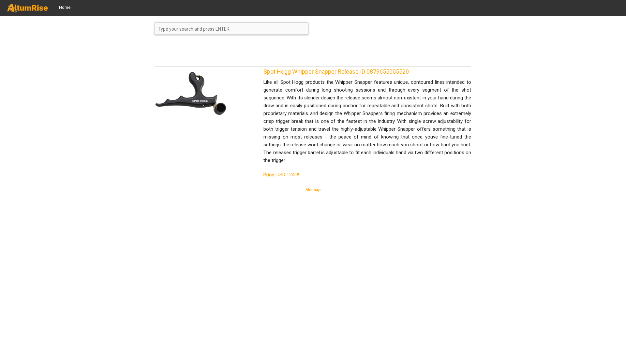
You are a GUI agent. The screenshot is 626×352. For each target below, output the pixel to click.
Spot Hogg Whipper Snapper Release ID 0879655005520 (336, 71)
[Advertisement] (207, 53)
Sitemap (313, 189)
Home (64, 7)
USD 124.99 (282, 175)
